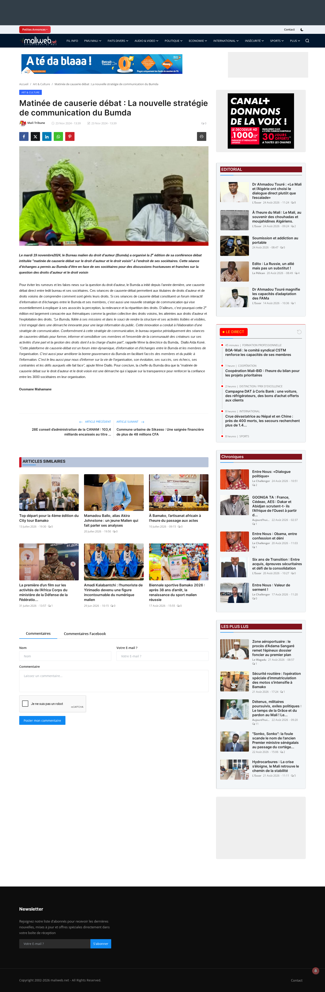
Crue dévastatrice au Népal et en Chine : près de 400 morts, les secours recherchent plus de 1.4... (262, 420)
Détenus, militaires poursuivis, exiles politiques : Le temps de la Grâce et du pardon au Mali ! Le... (277, 708)
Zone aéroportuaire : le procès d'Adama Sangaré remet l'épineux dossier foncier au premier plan (273, 648)
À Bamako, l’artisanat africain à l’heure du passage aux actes (175, 518)
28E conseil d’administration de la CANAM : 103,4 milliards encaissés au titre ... (71, 431)
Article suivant (128, 422)
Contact (289, 29)
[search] (307, 41)
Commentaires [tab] (38, 633)
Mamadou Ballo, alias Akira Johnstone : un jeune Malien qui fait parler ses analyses (111, 520)
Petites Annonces (34, 29)
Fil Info (72, 41)
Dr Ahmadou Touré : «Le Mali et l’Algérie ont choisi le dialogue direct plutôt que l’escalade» (277, 191)
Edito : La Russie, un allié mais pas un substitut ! (273, 265)
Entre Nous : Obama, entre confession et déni (274, 535)
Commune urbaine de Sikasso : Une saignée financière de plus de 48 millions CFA (160, 431)
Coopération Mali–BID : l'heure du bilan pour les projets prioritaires (262, 372)
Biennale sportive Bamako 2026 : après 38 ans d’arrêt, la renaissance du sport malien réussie (177, 592)
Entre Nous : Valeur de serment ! (271, 587)
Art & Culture (41, 84)
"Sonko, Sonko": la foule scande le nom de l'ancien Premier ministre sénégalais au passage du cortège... (275, 740)
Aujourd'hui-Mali (261, 520)
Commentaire (29, 666)
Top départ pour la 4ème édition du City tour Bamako (49, 518)
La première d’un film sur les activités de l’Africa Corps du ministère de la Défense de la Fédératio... (43, 592)
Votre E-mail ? (127, 648)
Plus (293, 41)
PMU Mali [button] (91, 41)
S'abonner (100, 944)
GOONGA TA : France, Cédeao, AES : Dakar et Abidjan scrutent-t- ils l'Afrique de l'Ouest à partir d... (274, 506)
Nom (23, 648)
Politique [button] (172, 41)
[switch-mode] (302, 29)
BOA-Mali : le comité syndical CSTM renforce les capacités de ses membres (258, 352)
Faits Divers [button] (116, 41)
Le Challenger (261, 481)
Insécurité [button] (253, 41)
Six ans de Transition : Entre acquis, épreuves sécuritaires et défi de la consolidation (277, 563)
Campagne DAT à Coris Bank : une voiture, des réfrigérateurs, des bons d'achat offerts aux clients (262, 395)
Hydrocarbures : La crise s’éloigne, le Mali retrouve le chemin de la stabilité (275, 766)
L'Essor (256, 202)
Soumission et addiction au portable (275, 240)
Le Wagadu (259, 660)
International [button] (224, 41)
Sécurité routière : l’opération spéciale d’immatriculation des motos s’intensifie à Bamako (276, 680)
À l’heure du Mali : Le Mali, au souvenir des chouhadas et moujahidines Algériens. (276, 216)
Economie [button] (196, 41)
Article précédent (97, 422)
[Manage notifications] (315, 970)
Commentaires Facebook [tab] (85, 633)
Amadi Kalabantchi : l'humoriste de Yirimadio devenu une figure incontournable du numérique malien (113, 592)
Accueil (23, 84)
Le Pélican (258, 273)
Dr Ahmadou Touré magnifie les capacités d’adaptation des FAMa (276, 293)
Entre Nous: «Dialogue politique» (271, 473)
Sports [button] (275, 41)
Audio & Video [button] (145, 41)
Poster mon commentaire (42, 720)
